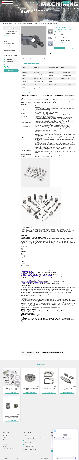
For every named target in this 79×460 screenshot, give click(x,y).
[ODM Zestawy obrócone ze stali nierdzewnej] (49, 377)
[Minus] (76, 431)
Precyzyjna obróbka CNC (33, 352)
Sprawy (4, 446)
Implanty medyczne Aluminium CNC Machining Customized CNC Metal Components (12, 389)
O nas (33, 2)
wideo (44, 2)
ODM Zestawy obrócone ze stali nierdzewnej (49, 389)
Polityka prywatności (8, 458)
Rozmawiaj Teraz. (11, 70)
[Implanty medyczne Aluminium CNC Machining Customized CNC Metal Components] (11, 377)
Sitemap (14, 458)
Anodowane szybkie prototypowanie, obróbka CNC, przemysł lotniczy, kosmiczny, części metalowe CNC (67, 389)
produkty (38, 2)
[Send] (76, 458)
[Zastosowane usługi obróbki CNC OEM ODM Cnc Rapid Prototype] (30, 377)
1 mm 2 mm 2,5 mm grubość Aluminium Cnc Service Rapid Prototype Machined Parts (12, 417)
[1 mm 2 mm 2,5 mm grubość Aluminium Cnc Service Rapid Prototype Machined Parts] (11, 405)
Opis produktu (48, 58)
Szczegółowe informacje (29, 58)
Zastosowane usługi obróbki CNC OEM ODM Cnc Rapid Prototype (30, 389)
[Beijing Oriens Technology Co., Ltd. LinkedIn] (31, 449)
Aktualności (5, 444)
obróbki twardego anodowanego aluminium (52, 352)
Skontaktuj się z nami (57, 2)
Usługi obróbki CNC (18, 23)
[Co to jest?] (5, 67)
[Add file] (54, 458)
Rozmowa (67, 2)
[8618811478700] (34, 449)
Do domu (28, 2)
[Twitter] (26, 449)
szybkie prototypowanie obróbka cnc (31, 355)
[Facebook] (28, 449)
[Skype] (7, 67)
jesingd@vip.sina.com (10, 61)
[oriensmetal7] (36, 449)
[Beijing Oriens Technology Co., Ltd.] (7, 2)
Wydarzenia (49, 2)
